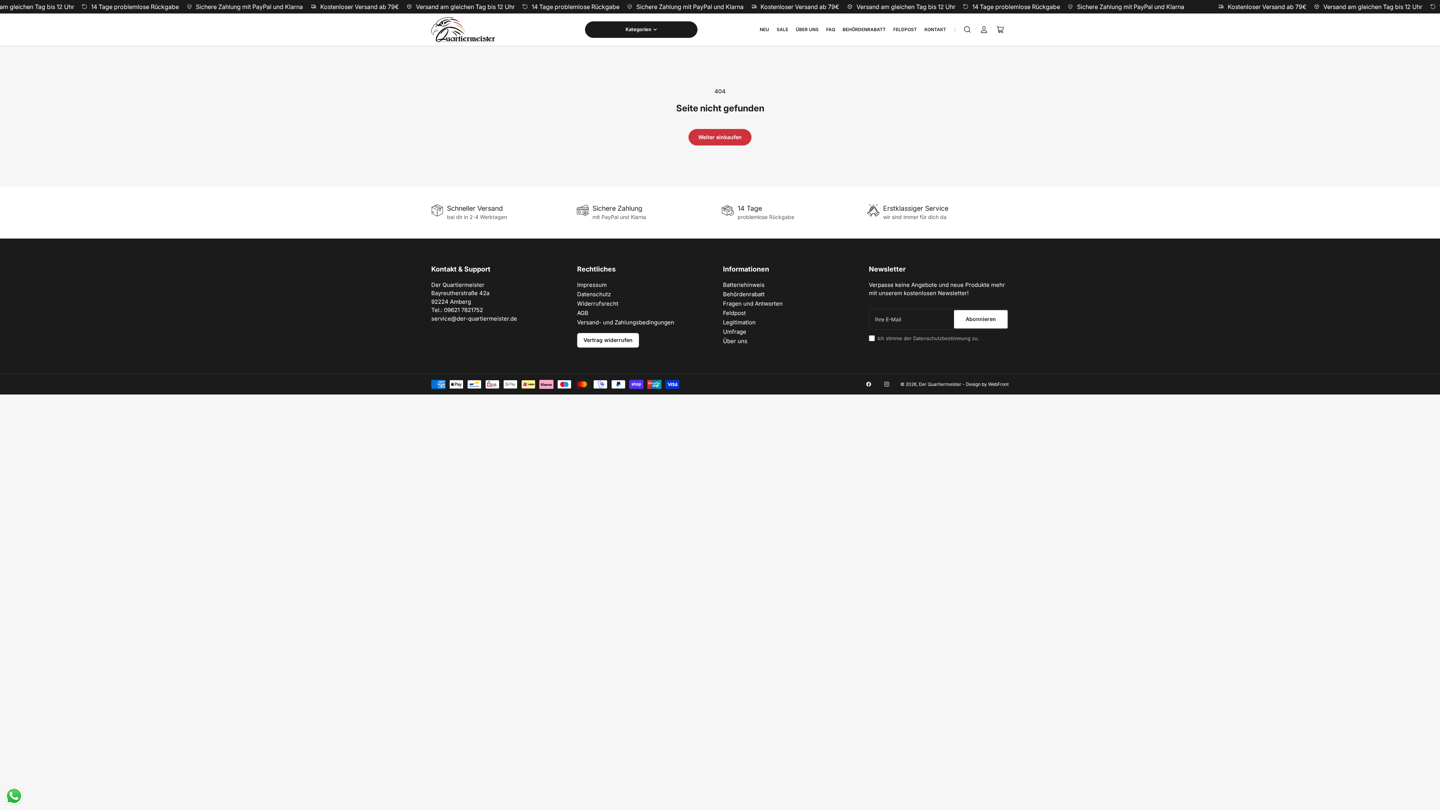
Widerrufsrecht (597, 303)
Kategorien (638, 29)
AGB (582, 312)
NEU (764, 29)
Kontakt (935, 29)
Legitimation (739, 322)
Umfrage (734, 331)
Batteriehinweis (744, 284)
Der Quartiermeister (940, 384)
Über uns (807, 29)
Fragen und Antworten (753, 303)
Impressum (592, 284)
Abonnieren (981, 319)
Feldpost (905, 29)
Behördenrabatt (864, 29)
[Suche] (967, 29)
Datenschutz (594, 294)
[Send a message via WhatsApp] (14, 796)
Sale (782, 29)
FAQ (830, 29)
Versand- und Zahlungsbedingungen (625, 322)
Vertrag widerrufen (608, 340)
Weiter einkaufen (720, 137)
